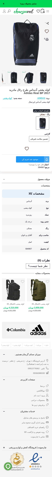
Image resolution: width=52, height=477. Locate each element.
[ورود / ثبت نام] (4, 11)
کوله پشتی (7, 98)
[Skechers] (38, 330)
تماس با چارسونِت (38, 437)
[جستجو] (9, 11)
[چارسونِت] (23, 11)
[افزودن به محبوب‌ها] (47, 31)
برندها (42, 386)
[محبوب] (38, 11)
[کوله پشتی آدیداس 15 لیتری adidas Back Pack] (38, 289)
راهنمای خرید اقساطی (36, 427)
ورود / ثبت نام (39, 395)
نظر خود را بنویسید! (36, 164)
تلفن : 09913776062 (36, 368)
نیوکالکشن (41, 391)
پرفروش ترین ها (38, 405)
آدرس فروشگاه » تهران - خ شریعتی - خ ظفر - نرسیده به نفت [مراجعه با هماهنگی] (25, 362)
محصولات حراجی (38, 400)
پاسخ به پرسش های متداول (34, 418)
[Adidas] (16, 330)
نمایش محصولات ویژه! (28, 4)
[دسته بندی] (47, 11)
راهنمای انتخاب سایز (41, 111)
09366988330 (39, 373)
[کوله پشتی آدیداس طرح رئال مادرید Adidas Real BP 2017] (26, 42)
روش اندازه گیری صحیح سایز (33, 423)
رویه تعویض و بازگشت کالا (34, 432)
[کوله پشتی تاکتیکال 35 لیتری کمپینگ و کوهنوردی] (13, 289)
